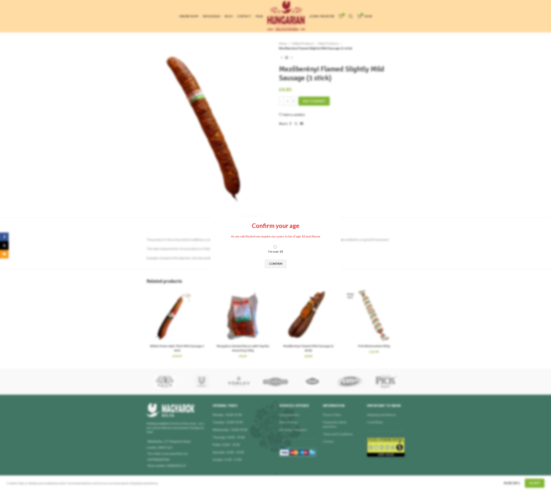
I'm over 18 (275, 251)
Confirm (275, 263)
